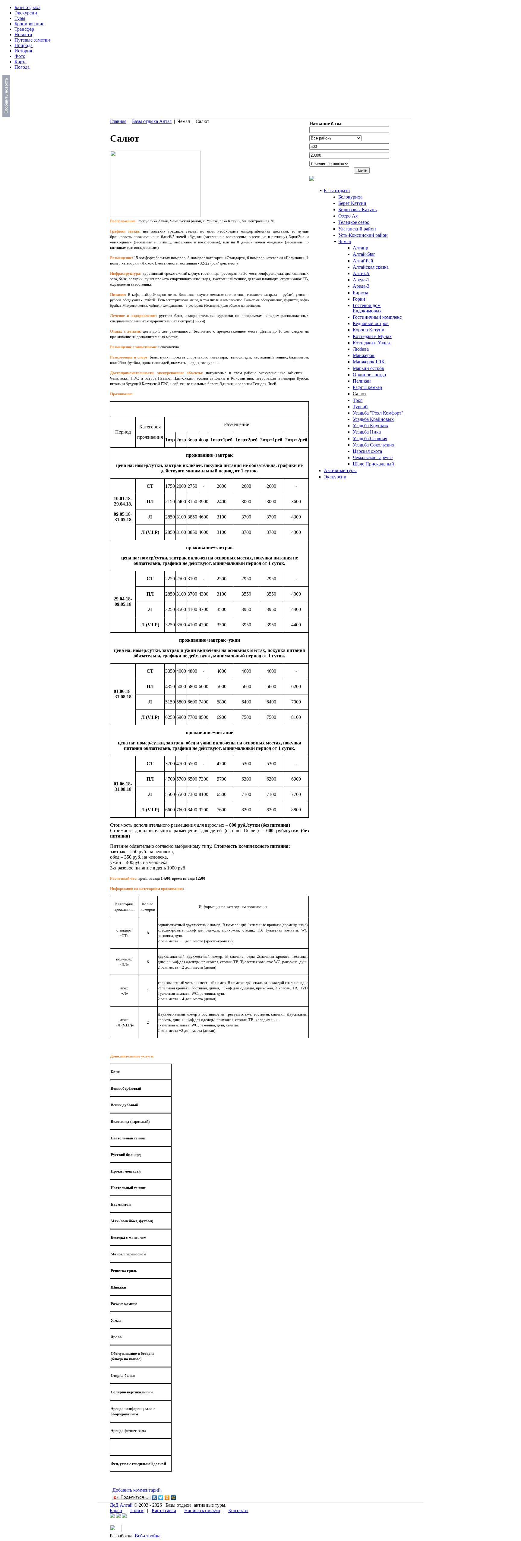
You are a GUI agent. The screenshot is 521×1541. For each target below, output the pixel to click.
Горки (359, 299)
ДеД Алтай (121, 1505)
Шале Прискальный (373, 463)
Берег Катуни (352, 203)
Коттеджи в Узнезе (372, 342)
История (23, 50)
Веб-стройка (147, 1535)
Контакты (238, 1510)
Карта (20, 61)
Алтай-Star (364, 254)
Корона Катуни (368, 329)
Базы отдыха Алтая (152, 121)
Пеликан (362, 381)
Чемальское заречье (373, 457)
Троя (357, 400)
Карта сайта (164, 1510)
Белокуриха (350, 196)
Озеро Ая (348, 215)
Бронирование (29, 23)
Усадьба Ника (367, 431)
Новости (23, 34)
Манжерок (363, 355)
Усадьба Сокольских (373, 444)
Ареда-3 (361, 286)
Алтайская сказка (371, 267)
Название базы (325, 123)
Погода (22, 67)
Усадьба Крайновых (373, 419)
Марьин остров (368, 368)
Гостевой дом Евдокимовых (367, 308)
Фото (19, 56)
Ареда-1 (361, 279)
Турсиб (360, 406)
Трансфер (24, 29)
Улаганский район (357, 228)
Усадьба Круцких (370, 425)
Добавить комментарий (136, 1489)
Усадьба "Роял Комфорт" (378, 412)
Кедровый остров (371, 323)
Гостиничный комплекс (377, 317)
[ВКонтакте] (154, 1498)
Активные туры (340, 470)
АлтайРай (363, 260)
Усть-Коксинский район (363, 235)
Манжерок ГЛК (369, 361)
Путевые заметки (32, 39)
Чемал (344, 241)
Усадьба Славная (370, 438)
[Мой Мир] (173, 1498)
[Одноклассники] (167, 1498)
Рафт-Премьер (367, 387)
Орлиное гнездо (369, 374)
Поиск (137, 1510)
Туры (19, 18)
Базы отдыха (27, 7)
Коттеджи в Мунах (372, 336)
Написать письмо (202, 1510)
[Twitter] (161, 1498)
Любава (361, 349)
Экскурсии (25, 12)
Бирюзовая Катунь (357, 209)
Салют (359, 393)
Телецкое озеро (353, 222)
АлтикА (361, 273)
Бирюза (360, 292)
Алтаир (360, 247)
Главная (118, 121)
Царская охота (367, 451)
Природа (23, 45)
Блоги (116, 1510)
